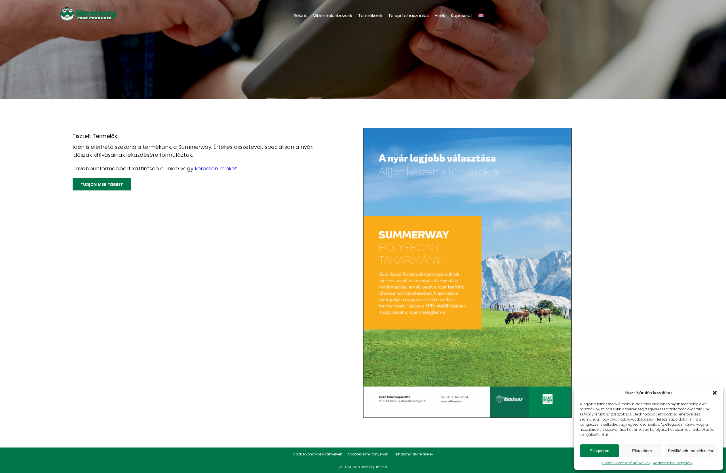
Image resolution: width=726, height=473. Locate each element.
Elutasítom (642, 450)
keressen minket (216, 168)
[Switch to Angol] (481, 15)
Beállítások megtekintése (691, 450)
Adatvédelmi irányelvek (673, 463)
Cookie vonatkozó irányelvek (626, 463)
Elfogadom (599, 450)
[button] (714, 393)
